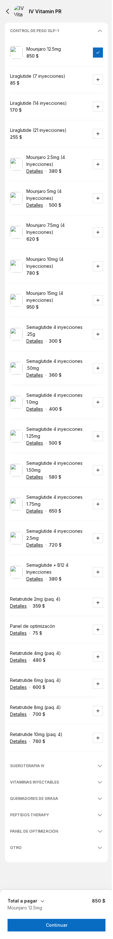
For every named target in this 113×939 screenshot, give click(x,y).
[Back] (7, 11)
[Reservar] (98, 53)
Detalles (34, 171)
